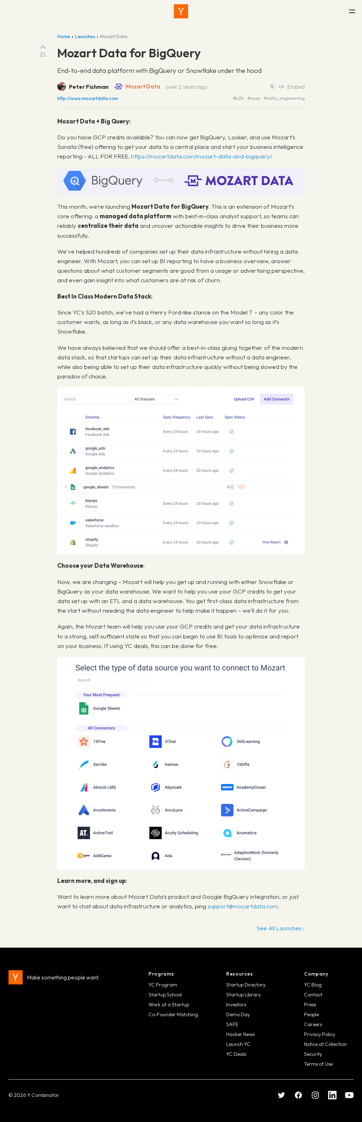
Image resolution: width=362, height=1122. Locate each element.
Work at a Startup (168, 1004)
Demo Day (238, 1014)
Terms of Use (318, 1064)
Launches (85, 36)
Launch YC (238, 1044)
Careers (313, 1024)
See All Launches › (280, 928)
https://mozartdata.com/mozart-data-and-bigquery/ (201, 156)
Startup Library (243, 994)
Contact (313, 994)
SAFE (232, 1024)
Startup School (165, 994)
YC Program (162, 985)
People (311, 1014)
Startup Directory (245, 985)
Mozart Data (143, 86)
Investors (236, 1004)
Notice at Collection (325, 1044)
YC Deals (236, 1054)
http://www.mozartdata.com (87, 98)
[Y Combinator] (181, 11)
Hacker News (240, 1034)
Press (310, 1004)
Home (63, 36)
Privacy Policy (319, 1034)
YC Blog (313, 985)
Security (313, 1054)
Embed (296, 86)
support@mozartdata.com (243, 906)
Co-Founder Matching (173, 1014)
